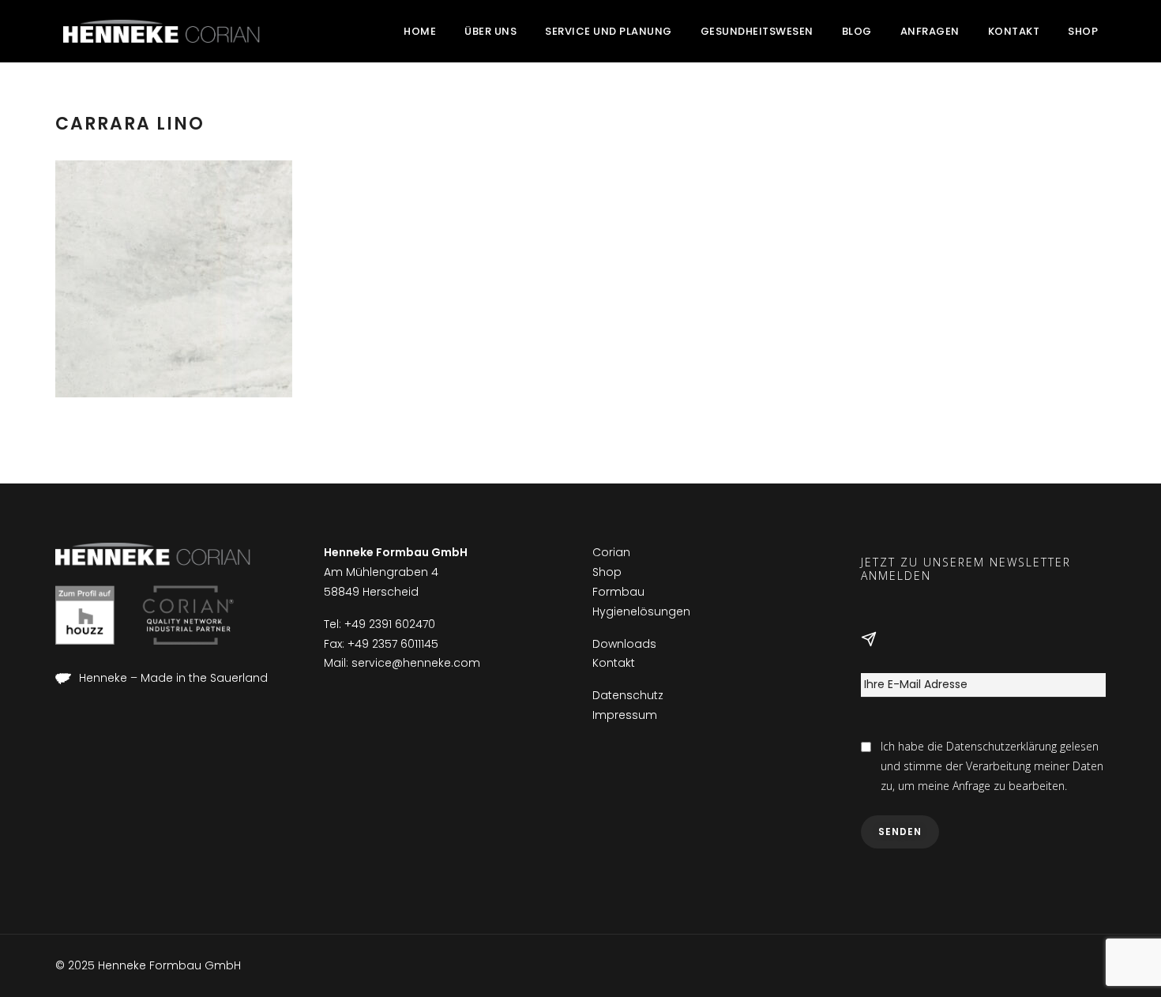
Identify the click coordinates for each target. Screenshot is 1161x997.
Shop (1083, 31)
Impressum (624, 715)
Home (420, 31)
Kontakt (1014, 31)
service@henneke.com (415, 663)
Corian (611, 552)
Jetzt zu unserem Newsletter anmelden (966, 569)
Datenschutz (627, 695)
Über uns (490, 31)
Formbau (618, 592)
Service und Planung (608, 31)
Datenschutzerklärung (1001, 746)
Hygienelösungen (641, 611)
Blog (857, 31)
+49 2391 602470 (389, 624)
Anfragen (930, 31)
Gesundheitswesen (757, 31)
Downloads (624, 644)
